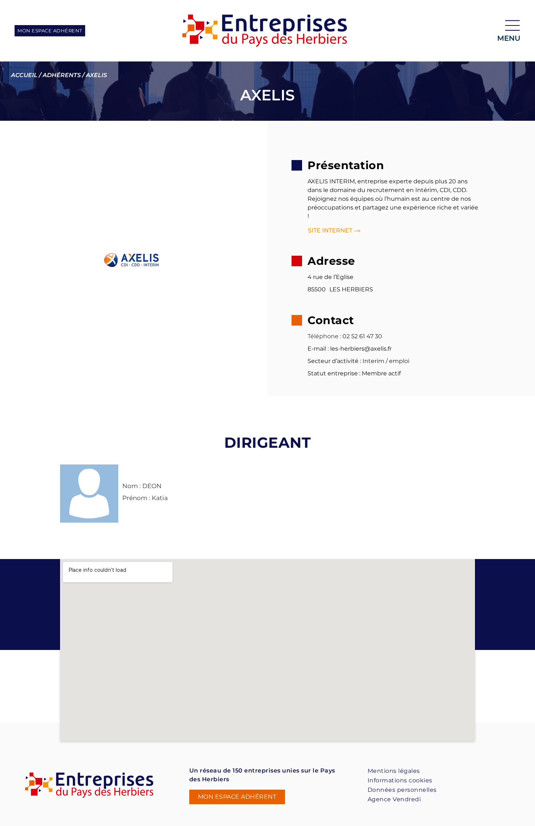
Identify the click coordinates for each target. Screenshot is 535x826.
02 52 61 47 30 (362, 336)
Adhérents (62, 75)
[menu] (512, 25)
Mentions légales (394, 770)
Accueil (24, 75)
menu (508, 38)
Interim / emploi (385, 361)
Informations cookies (400, 780)
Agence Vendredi (394, 799)
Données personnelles (402, 789)
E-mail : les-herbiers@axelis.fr (350, 348)
